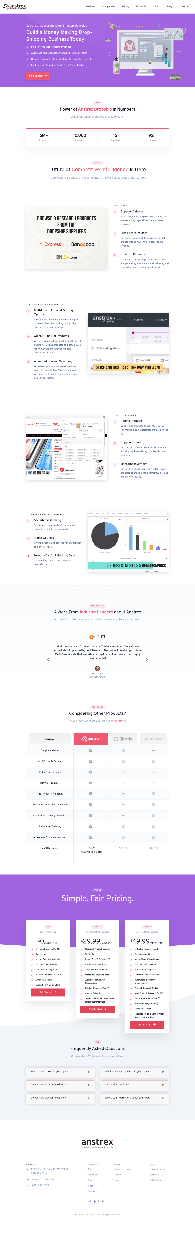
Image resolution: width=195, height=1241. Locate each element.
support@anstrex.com (43, 1175)
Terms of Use (157, 1170)
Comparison (108, 6)
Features (91, 6)
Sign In (185, 6)
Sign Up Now (36, 76)
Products (141, 6)
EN (157, 6)
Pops (90, 1182)
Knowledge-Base (122, 1165)
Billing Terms (156, 1176)
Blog (169, 6)
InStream (93, 1170)
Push (90, 1176)
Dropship (92, 1187)
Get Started (46, 988)
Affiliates (118, 1170)
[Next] (147, 657)
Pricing (125, 6)
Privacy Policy (157, 1165)
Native (91, 1165)
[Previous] (48, 657)
